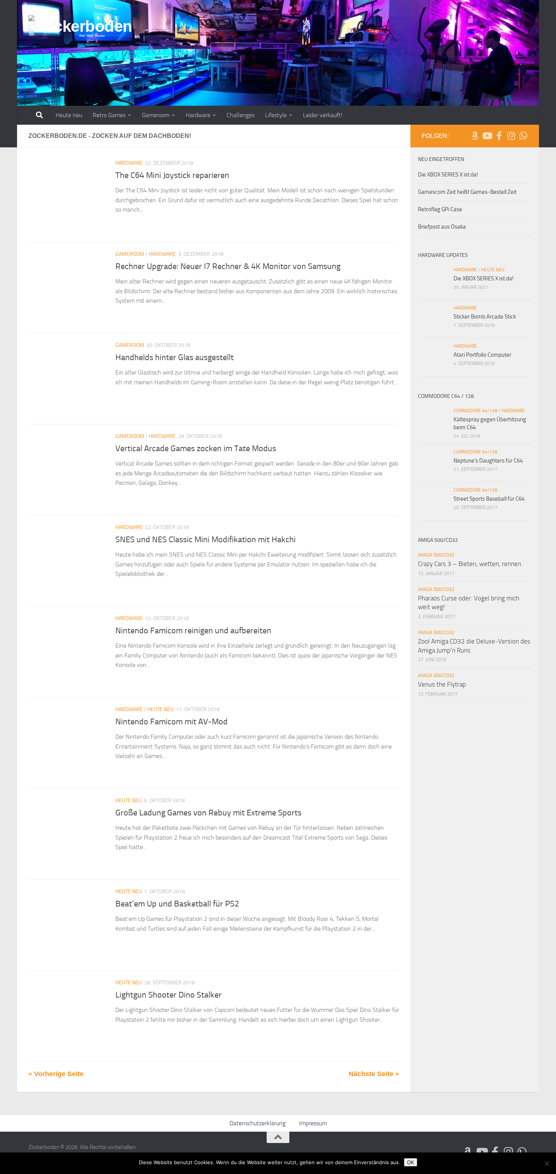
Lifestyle (276, 115)
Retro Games (109, 115)
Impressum (313, 1123)
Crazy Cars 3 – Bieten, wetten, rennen (469, 564)
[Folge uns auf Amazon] (474, 135)
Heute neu (69, 115)
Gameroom (155, 115)
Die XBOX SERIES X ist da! (448, 174)
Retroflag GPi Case (440, 209)
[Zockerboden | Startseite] (80, 33)
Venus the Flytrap (442, 684)
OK (410, 1162)
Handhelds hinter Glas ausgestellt (174, 357)
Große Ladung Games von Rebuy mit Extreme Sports (208, 813)
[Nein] (546, 1163)
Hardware (198, 115)
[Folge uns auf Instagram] (511, 135)
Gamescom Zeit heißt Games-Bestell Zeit (467, 192)
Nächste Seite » (374, 1074)
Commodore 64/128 (475, 410)
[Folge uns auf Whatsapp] (523, 135)
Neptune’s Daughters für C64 (488, 460)
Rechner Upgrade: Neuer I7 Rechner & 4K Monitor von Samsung (227, 266)
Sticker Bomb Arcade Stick (484, 316)
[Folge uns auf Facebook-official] (498, 135)
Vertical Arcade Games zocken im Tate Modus (195, 448)
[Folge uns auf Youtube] (486, 135)
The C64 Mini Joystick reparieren (172, 175)
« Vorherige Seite (56, 1074)
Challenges (241, 115)
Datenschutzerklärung (258, 1123)
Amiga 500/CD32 (436, 555)
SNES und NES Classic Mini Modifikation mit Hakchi (205, 539)
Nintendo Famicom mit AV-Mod (171, 722)
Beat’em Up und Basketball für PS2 (177, 904)
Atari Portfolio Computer (482, 354)
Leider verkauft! (322, 115)
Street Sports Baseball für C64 (489, 498)
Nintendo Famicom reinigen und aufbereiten (193, 631)
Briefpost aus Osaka (442, 226)
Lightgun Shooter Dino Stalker (168, 995)
